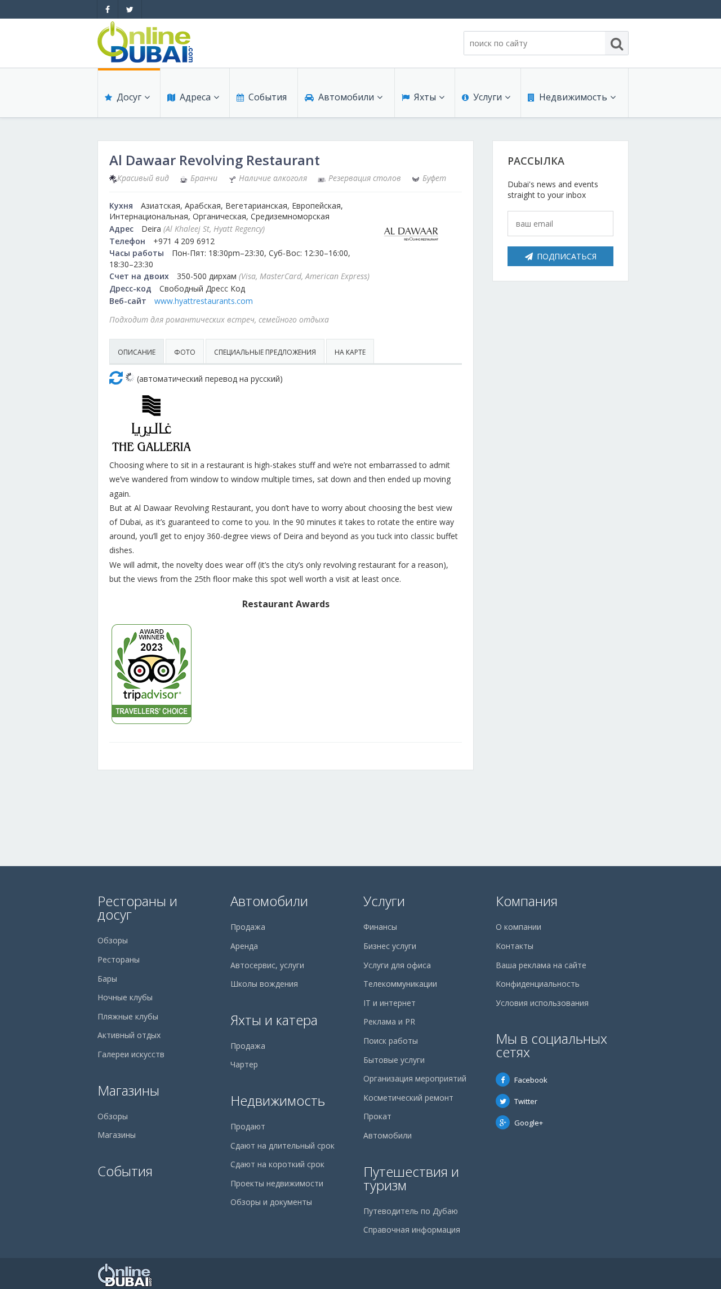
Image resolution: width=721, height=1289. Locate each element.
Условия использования (542, 1002)
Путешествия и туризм (411, 1178)
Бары (107, 978)
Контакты (514, 946)
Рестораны (118, 959)
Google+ (528, 1123)
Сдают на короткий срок (277, 1164)
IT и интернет (389, 1002)
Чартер (244, 1064)
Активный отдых (129, 1035)
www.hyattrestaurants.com (203, 300)
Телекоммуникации (400, 983)
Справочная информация (411, 1229)
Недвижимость (573, 97)
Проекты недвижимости (276, 1183)
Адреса (195, 97)
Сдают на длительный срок (282, 1145)
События (267, 97)
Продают (247, 1126)
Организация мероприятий (414, 1078)
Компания (527, 900)
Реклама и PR (389, 1021)
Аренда (244, 946)
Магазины (128, 1090)
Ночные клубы (125, 997)
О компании (518, 926)
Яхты (425, 97)
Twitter (525, 1101)
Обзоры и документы (271, 1202)
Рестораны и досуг (137, 907)
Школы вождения (264, 983)
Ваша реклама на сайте (541, 965)
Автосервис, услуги (267, 965)
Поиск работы (390, 1040)
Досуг (129, 97)
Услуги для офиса (397, 965)
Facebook (531, 1080)
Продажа (247, 926)
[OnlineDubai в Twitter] (129, 9)
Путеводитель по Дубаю (410, 1211)
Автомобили (346, 97)
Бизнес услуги (389, 946)
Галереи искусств (130, 1054)
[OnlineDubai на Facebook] (107, 9)
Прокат (377, 1116)
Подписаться (567, 256)
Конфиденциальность (538, 983)
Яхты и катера (274, 1019)
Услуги (487, 97)
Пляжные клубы (127, 1016)
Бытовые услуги (394, 1059)
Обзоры (112, 940)
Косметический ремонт (408, 1097)
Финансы (380, 926)
